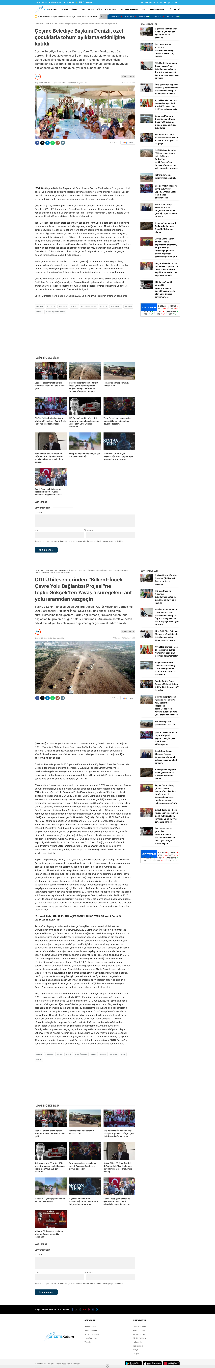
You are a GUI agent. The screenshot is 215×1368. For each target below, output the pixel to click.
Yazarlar (87, 1342)
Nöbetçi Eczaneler (91, 1334)
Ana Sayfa (65, 9)
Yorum (38, 513)
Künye (143, 9)
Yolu (39, 1060)
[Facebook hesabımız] (154, 2)
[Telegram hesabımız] (176, 2)
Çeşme (74, 306)
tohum (129, 306)
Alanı (39, 1054)
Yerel (39, 312)
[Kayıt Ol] (170, 9)
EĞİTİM (100, 9)
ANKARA (116, 638)
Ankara (50, 1054)
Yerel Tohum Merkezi (56, 312)
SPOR (121, 9)
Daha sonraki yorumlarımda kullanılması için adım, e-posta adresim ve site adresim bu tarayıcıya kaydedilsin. (79, 541)
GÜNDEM (74, 9)
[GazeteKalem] (45, 12)
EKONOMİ (90, 9)
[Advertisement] (22, 58)
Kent (60, 1054)
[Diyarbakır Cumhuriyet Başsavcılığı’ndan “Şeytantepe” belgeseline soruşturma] (119, 441)
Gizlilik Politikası (139, 1338)
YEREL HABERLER (131, 9)
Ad (37, 530)
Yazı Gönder (138, 1346)
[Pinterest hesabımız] (169, 2)
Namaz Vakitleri (90, 1330)
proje (103, 1054)
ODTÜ (69, 1054)
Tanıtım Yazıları (139, 1334)
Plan (94, 1054)
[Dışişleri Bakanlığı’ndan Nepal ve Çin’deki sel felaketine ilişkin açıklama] (146, 35)
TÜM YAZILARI (128, 76)
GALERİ (42, 2)
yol (123, 1054)
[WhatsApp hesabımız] (179, 2)
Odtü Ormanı (82, 1054)
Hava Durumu (90, 1326)
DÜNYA (82, 9)
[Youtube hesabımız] (165, 2)
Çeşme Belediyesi (89, 306)
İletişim (136, 1353)
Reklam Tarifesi (139, 1330)
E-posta (90, 530)
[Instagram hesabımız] (161, 2)
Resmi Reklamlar (157, 9)
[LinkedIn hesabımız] (172, 2)
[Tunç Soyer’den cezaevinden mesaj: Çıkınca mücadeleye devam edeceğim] (119, 406)
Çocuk (104, 306)
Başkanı (52, 306)
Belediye (63, 306)
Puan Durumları (90, 1338)
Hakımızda (137, 1342)
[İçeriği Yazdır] (63, 143)
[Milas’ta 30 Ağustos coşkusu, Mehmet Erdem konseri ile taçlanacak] (51, 1219)
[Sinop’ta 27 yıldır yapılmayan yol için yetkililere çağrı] (85, 441)
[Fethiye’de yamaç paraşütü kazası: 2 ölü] (119, 371)
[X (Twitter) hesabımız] (157, 2)
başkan (40, 306)
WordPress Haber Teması (68, 1363)
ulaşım (114, 1054)
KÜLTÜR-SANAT (110, 9)
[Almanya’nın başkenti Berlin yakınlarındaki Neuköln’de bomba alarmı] (146, 229)
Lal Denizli (116, 306)
